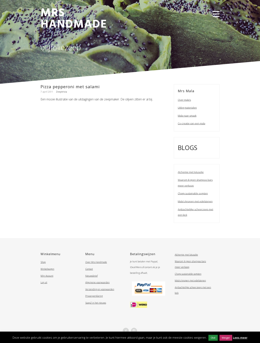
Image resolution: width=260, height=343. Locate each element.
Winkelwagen (47, 269)
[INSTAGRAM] (134, 331)
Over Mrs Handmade (96, 262)
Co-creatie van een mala (191, 123)
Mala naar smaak (187, 115)
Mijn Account (47, 275)
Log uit (44, 282)
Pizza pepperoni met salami (70, 86)
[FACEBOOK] (126, 331)
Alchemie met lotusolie (191, 172)
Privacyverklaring (94, 296)
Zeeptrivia (61, 91)
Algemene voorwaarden (97, 282)
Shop (43, 262)
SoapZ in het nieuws (95, 302)
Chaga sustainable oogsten (193, 193)
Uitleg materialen (187, 107)
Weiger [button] (226, 337)
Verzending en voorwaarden (99, 289)
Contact (89, 269)
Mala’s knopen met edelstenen (195, 201)
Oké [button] (213, 337)
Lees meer (240, 337)
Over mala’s (184, 100)
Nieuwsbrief (91, 275)
